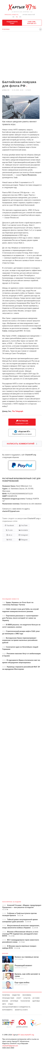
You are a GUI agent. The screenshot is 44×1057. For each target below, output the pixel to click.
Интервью (14, 1001)
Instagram (24, 535)
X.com (10, 530)
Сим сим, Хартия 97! (32, 22)
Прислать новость (12, 14)
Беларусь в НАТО (21, 1009)
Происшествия (8, 998)
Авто (4, 1004)
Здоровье (36, 1001)
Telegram (24, 540)
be (13, 16)
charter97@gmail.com (10, 1046)
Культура (27, 998)
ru (17, 16)
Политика (6, 995)
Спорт (18, 998)
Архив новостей (29, 14)
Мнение (5, 953)
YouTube (24, 525)
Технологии (25, 1001)
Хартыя (22, 7)
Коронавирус (7, 1009)
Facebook (10, 525)
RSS (10, 540)
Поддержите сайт (12, 22)
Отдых (10, 1004)
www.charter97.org (27, 1035)
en (20, 16)
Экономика (26, 995)
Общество (16, 995)
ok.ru (10, 535)
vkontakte (24, 530)
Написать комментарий (22, 444)
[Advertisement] (22, 56)
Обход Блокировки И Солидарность (16, 1007)
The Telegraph (17, 411)
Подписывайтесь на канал (22, 433)
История (36, 998)
